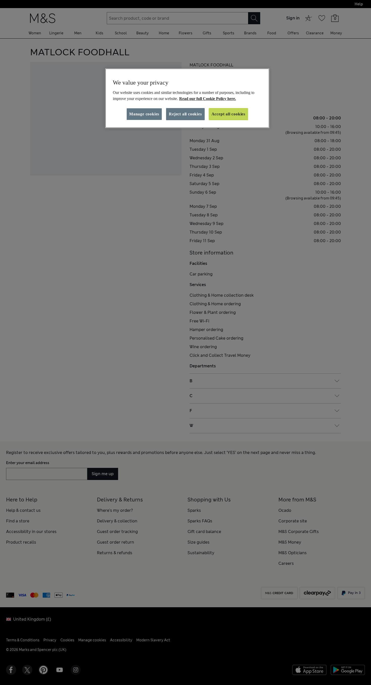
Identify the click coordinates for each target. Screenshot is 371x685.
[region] (187, 98)
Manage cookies (144, 114)
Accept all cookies (228, 114)
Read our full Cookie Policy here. (207, 98)
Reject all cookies (185, 114)
